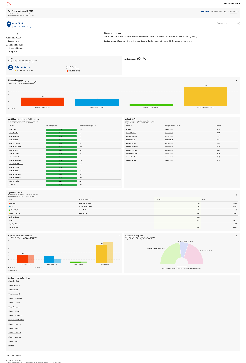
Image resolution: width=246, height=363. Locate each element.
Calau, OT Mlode (14, 171)
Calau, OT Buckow (14, 150)
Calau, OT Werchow (14, 178)
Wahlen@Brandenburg (232, 3)
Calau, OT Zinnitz (14, 181)
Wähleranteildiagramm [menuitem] (16, 48)
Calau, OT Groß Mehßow (16, 164)
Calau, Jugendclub (14, 143)
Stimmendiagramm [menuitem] (14, 37)
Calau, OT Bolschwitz (15, 147)
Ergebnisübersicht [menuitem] (14, 41)
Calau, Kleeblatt (13, 133)
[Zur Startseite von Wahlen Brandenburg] (64, 4)
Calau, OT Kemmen (14, 167)
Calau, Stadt (12, 129)
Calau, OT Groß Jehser (15, 160)
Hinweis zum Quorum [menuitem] (15, 34)
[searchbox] (228, 23)
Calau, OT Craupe (14, 153)
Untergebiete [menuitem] (12, 52)
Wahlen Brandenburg (218, 11)
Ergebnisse (205, 11)
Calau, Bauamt (13, 140)
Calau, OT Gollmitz (14, 157)
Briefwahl (12, 184)
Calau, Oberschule (14, 136)
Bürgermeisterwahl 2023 (20, 11)
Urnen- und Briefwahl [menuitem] (15, 44)
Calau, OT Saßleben (15, 174)
